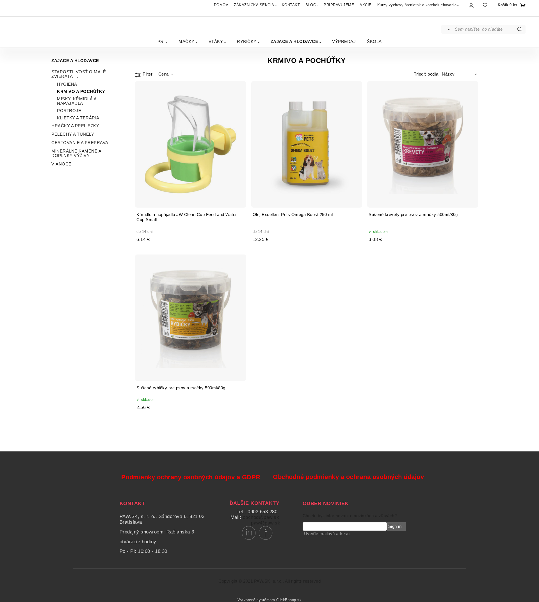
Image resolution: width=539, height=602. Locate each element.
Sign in (395, 526)
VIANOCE (61, 164)
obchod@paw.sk (261, 517)
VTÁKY (216, 41)
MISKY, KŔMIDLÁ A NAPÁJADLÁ (76, 101)
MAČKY (187, 41)
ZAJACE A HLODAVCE (294, 41)
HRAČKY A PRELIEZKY (75, 126)
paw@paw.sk (265, 523)
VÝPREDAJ (344, 41)
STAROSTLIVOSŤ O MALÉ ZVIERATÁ (78, 74)
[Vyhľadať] (447, 29)
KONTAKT (291, 5)
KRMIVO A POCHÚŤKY (81, 91)
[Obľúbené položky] (485, 4)
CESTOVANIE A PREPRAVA (79, 142)
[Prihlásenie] (471, 5)
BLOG (310, 5)
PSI (161, 41)
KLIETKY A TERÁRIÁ (78, 118)
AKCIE (366, 5)
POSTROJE (69, 110)
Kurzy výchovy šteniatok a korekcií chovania (417, 5)
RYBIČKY (247, 41)
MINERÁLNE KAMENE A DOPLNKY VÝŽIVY (76, 153)
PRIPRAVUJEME (339, 5)
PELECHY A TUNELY (72, 134)
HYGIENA (67, 84)
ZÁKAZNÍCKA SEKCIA (254, 5)
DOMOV (221, 5)
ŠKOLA (374, 41)
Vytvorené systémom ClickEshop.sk (269, 600)
